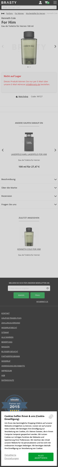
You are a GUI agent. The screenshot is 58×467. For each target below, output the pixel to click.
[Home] (2, 13)
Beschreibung (8, 179)
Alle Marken (7, 337)
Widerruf (5, 361)
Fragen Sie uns (8, 204)
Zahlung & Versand (10, 323)
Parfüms (9, 13)
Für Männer (19, 13)
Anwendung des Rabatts (13, 366)
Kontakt (5, 313)
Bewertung (6, 342)
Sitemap (5, 332)
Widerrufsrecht (9, 327)
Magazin (5, 347)
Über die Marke (9, 187)
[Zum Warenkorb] (46, 2)
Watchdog (23, 96)
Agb (3, 375)
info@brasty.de (33, 84)
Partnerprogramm (10, 356)
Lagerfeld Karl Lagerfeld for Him (29, 154)
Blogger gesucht (9, 351)
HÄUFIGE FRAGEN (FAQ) (11, 318)
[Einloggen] (40, 2)
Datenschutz (7, 380)
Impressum (6, 370)
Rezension (6, 196)
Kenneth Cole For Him (29, 249)
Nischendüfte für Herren (35, 13)
